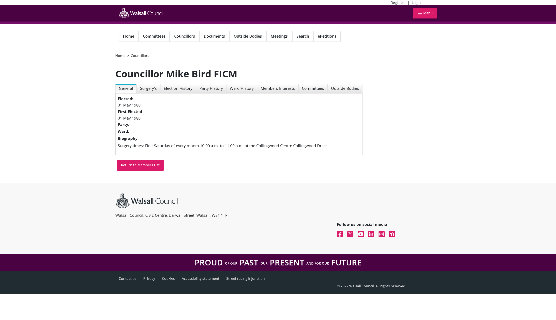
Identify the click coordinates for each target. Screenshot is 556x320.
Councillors (184, 36)
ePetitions (327, 36)
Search (302, 36)
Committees (154, 36)
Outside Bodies (248, 36)
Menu (428, 13)
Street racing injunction (245, 278)
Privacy (149, 278)
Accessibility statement (200, 278)
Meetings (279, 36)
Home (128, 36)
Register (397, 2)
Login (416, 2)
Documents (214, 36)
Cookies (168, 278)
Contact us (127, 278)
